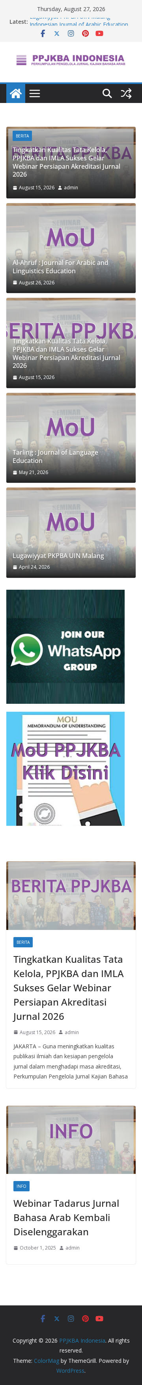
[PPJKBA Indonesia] (15, 93)
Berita (22, 136)
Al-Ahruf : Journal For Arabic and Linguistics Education (60, 267)
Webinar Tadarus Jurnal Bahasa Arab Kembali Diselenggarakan (66, 1217)
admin (71, 187)
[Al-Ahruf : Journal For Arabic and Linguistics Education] (71, 248)
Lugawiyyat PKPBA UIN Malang (70, 21)
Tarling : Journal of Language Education (55, 456)
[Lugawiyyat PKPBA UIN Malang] (71, 533)
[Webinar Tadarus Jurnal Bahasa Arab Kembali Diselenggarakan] (71, 1140)
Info (21, 1186)
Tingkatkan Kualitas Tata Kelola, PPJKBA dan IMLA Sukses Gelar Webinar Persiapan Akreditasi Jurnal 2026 (66, 162)
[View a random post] (126, 93)
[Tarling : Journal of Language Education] (71, 438)
